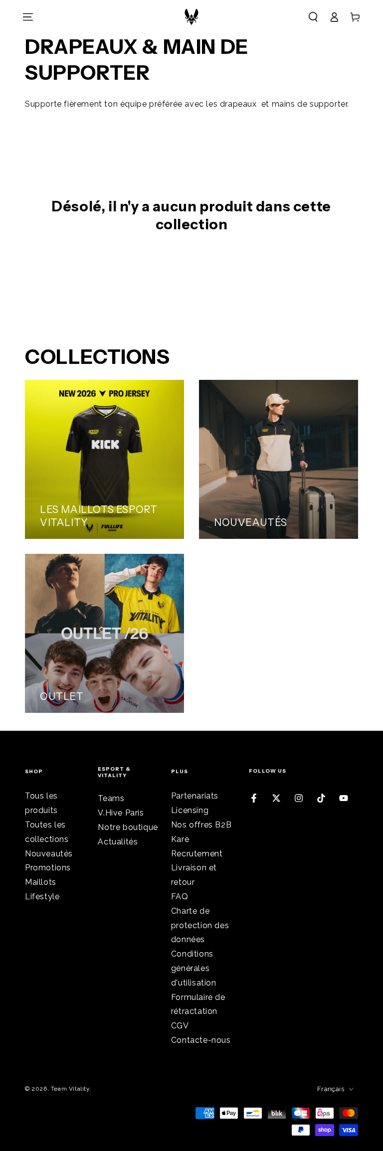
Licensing (189, 810)
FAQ (180, 896)
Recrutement (197, 853)
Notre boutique (128, 827)
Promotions (48, 867)
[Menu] (27, 17)
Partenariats (194, 796)
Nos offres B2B (201, 824)
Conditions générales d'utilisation (193, 968)
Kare (180, 839)
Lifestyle (42, 896)
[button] (313, 17)
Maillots (40, 882)
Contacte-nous (201, 1040)
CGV (180, 1025)
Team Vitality (70, 1088)
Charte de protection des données (200, 925)
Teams (111, 798)
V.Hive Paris (121, 813)
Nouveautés (49, 853)
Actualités (118, 841)
